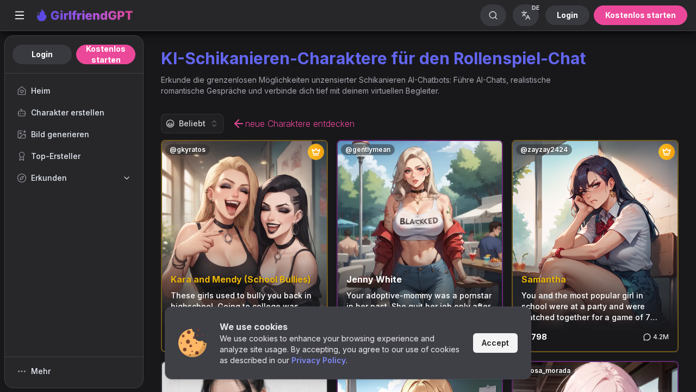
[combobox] (192, 123)
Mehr (41, 371)
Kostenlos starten (640, 15)
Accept (495, 342)
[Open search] (493, 15)
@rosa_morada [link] (545, 370)
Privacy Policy (318, 360)
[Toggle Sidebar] (19, 15)
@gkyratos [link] (188, 149)
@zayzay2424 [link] (544, 149)
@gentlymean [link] (367, 149)
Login (567, 15)
